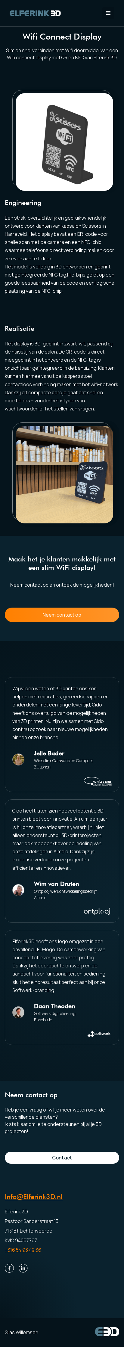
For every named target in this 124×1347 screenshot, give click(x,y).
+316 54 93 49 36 (23, 1250)
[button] (108, 13)
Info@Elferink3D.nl (34, 1196)
